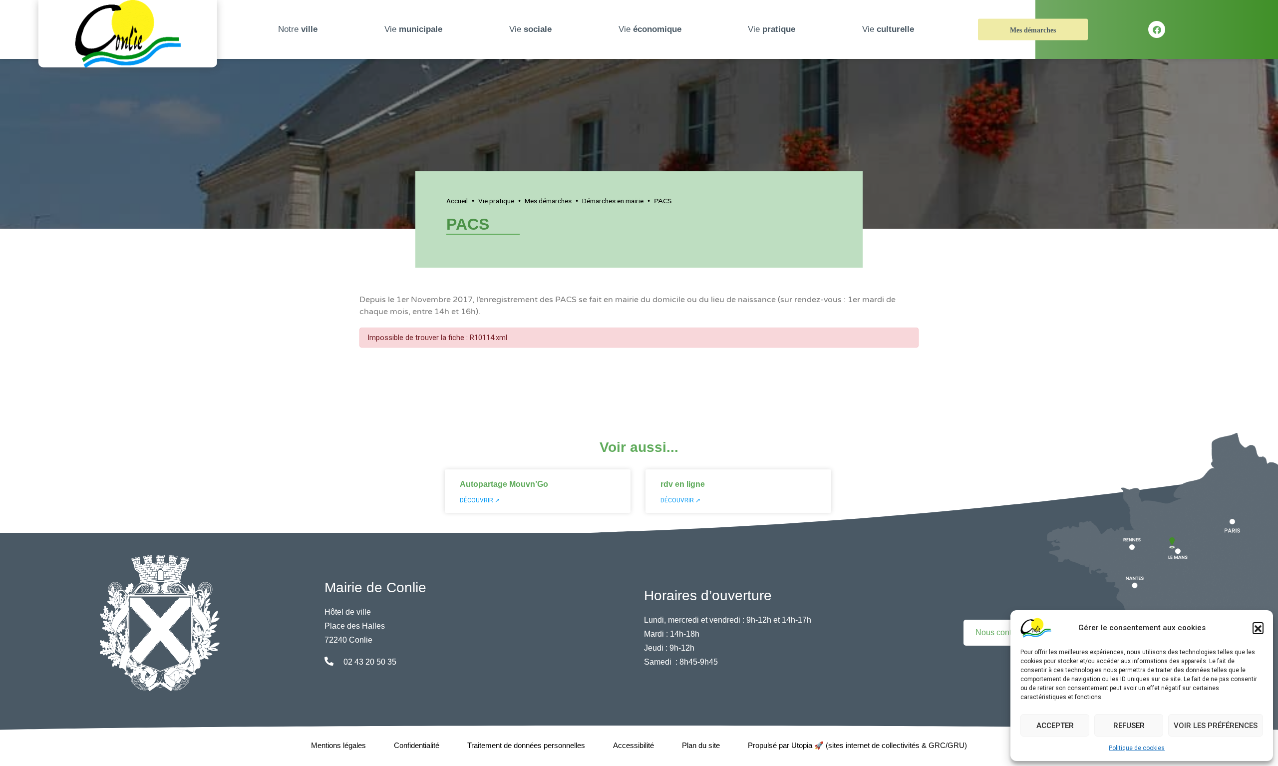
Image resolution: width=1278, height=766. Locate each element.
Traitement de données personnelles (526, 745)
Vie (413, 29)
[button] (1258, 628)
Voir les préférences (1216, 725)
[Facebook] (1156, 29)
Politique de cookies (1137, 748)
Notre (298, 29)
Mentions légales (338, 745)
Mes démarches (1033, 30)
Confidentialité (416, 745)
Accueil (457, 201)
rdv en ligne (682, 484)
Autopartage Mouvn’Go (504, 484)
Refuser (1129, 725)
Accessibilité (633, 745)
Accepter (1055, 725)
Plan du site (701, 745)
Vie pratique (496, 201)
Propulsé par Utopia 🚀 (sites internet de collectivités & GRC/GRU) (857, 745)
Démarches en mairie (612, 201)
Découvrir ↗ (480, 500)
